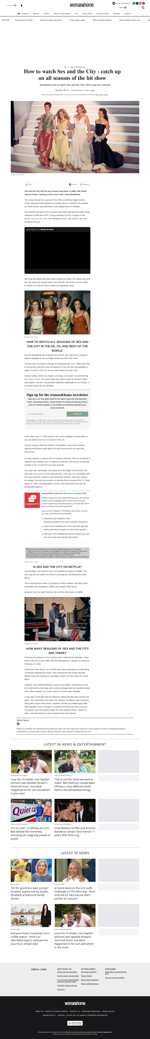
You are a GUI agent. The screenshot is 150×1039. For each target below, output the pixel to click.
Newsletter (86, 184)
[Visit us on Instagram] (140, 3)
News (93, 90)
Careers (61, 1015)
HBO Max (73, 370)
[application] (57, 250)
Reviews (116, 14)
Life (76, 14)
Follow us (74, 184)
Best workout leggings (89, 980)
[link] (32, 501)
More (126, 14)
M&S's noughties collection (102, 20)
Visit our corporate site (104, 1032)
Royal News (87, 14)
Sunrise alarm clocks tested (68, 976)
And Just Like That (39, 219)
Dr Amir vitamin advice (77, 20)
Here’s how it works (101, 94)
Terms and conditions (90, 1011)
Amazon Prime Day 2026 (23, 20)
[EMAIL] (19, 723)
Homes (46, 14)
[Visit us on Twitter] (137, 3)
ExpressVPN (38, 474)
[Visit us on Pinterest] (143, 3)
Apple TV (38, 436)
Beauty (36, 14)
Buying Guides (103, 14)
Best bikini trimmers (88, 972)
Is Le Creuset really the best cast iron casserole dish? (68, 981)
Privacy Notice (31, 422)
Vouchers (61, 989)
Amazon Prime (33, 379)
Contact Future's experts (56, 1011)
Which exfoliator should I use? (129, 20)
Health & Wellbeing (62, 14)
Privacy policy (108, 1011)
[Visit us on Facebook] (134, 3)
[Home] (19, 14)
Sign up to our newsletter (114, 978)
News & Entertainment (77, 67)
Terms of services (53, 420)
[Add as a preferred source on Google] (75, 1023)
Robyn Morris (63, 90)
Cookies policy (49, 1015)
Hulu (73, 364)
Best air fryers (86, 976)
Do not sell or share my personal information (86, 1015)
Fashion (25, 14)
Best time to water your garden (51, 20)
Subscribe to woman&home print (116, 973)
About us (39, 1011)
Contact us (75, 1011)
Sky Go (45, 440)
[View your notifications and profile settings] (21, 5)
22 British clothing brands (67, 986)
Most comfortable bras (89, 984)
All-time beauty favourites (67, 972)
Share (30, 184)
